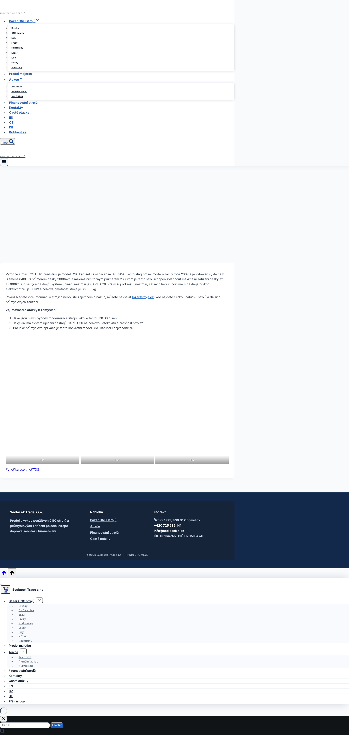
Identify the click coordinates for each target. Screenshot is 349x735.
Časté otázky (19, 112)
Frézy (14, 42)
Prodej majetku (20, 74)
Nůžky (14, 62)
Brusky (15, 28)
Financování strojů (23, 102)
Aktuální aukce (19, 91)
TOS (35, 469)
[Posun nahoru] (4, 574)
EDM (13, 38)
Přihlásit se (17, 132)
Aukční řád (17, 96)
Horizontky (17, 47)
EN (11, 117)
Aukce (95, 526)
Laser (14, 52)
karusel (19, 469)
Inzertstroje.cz (143, 297)
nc (28, 469)
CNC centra (17, 33)
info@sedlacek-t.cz (169, 531)
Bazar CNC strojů (103, 520)
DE (11, 127)
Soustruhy (16, 67)
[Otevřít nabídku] (4, 162)
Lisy (13, 57)
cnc (9, 469)
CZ (11, 122)
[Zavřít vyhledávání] (3, 719)
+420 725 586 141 (167, 525)
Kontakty (16, 107)
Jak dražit (16, 86)
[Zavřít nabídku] (1, 582)
